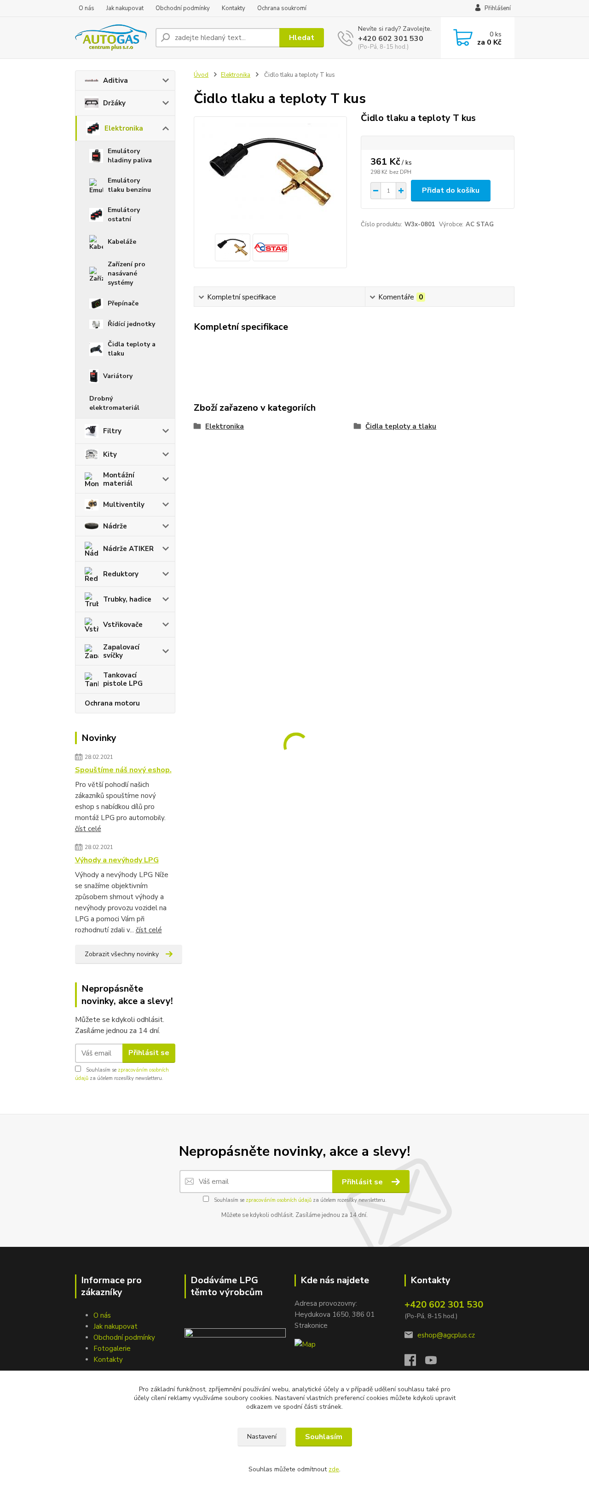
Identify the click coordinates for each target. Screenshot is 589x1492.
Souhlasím (323, 1437)
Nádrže (115, 526)
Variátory (118, 376)
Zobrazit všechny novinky (122, 954)
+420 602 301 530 (390, 39)
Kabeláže (122, 241)
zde (334, 1469)
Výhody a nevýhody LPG (117, 860)
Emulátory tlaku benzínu (129, 185)
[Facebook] (414, 1362)
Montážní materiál (118, 479)
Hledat (301, 38)
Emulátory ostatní (124, 215)
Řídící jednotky (131, 324)
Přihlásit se (148, 1053)
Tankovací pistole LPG (123, 679)
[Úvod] (111, 37)
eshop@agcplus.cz (446, 1335)
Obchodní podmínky (183, 8)
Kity (110, 454)
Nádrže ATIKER (128, 548)
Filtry (112, 431)
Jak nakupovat (125, 8)
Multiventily (123, 504)
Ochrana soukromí (281, 8)
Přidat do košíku (450, 190)
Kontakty (233, 8)
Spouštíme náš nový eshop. (123, 770)
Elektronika (123, 128)
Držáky (114, 103)
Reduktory (121, 574)
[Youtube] (435, 1362)
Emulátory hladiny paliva (130, 156)
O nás (86, 8)
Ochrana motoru (112, 703)
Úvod (201, 75)
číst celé (88, 828)
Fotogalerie (112, 1348)
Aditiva (115, 80)
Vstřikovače (123, 624)
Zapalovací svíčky (121, 651)
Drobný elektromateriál (114, 403)
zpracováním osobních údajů (279, 1200)
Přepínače (123, 303)
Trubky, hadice (127, 599)
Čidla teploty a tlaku (132, 349)
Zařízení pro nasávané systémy (126, 273)
